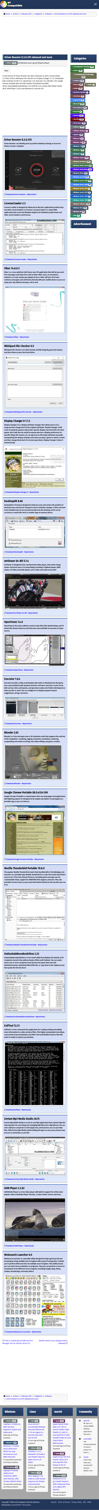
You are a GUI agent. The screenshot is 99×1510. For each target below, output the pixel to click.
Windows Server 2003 (82, 181)
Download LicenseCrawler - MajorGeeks (21, 259)
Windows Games (80, 158)
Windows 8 (78, 154)
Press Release (79, 108)
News (6, 71)
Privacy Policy (76, 1502)
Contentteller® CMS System (21, 1505)
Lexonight (88, 1439)
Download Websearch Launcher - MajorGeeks (23, 1332)
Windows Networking (82, 169)
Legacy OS (78, 100)
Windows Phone (80, 173)
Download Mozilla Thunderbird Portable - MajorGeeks (26, 945)
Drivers (77, 71)
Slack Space (79, 123)
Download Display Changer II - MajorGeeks (22, 492)
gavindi (86, 1421)
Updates (77, 135)
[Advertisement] (49, 35)
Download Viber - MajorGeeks (17, 337)
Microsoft (78, 104)
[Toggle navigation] (95, 4)
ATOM (89, 1502)
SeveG (86, 1457)
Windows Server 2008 (82, 185)
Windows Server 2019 (81, 192)
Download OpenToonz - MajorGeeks (19, 670)
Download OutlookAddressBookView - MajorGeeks (25, 1017)
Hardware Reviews (80, 92)
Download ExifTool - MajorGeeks (18, 1110)
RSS (84, 1502)
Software (11, 63)
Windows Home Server (82, 165)
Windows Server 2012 (81, 188)
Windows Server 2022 (81, 196)
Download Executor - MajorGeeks (19, 724)
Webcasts (78, 138)
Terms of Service (64, 1502)
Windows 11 (78, 146)
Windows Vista (79, 208)
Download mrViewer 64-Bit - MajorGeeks (22, 613)
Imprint (54, 1502)
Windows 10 (79, 142)
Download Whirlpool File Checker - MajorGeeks (24, 412)
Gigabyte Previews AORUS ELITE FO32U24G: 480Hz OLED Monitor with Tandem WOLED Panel (12, 1475)
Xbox (76, 215)
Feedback (78, 81)
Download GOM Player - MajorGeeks (20, 1246)
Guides (90, 85)
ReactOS (77, 111)
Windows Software (81, 204)
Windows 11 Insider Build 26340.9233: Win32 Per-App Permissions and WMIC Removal (11, 1451)
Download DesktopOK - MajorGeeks (20, 552)
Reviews (78, 115)
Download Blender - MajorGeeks (18, 784)
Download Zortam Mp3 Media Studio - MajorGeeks (25, 1179)
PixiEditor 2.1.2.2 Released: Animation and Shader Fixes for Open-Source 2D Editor (36, 1456)
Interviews (78, 96)
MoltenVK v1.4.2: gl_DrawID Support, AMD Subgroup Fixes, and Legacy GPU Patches (61, 1484)
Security (78, 119)
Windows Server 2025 (81, 200)
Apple (59, 1421)
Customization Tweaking (83, 67)
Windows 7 (78, 150)
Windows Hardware (81, 161)
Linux (34, 1421)
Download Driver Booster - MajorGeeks (21, 194)
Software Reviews (80, 131)
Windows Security (80, 177)
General (77, 85)
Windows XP (78, 211)
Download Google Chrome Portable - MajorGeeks (25, 859)
